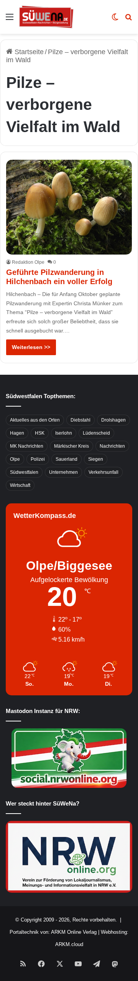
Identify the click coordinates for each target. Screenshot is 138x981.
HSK (39, 433)
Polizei (38, 459)
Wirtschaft (20, 485)
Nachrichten (112, 446)
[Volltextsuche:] (128, 19)
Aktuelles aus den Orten (35, 420)
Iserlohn (63, 433)
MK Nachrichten (26, 446)
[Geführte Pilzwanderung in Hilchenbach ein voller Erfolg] (68, 207)
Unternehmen (63, 472)
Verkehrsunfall (103, 472)
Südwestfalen (24, 472)
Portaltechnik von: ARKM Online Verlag (53, 932)
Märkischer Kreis (71, 446)
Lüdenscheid (96, 433)
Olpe (15, 459)
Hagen (17, 433)
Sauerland (66, 459)
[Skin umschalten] (115, 19)
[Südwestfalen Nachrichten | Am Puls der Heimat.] (46, 16)
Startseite (28, 52)
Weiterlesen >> (31, 347)
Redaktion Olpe (28, 262)
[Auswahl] (9, 19)
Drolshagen (113, 420)
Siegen (95, 459)
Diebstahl (80, 420)
